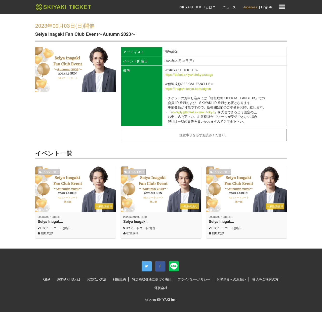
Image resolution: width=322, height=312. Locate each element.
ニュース (229, 7)
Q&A (46, 279)
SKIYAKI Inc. (167, 299)
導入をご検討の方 (265, 279)
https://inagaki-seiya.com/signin (188, 88)
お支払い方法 (96, 279)
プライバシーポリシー (194, 279)
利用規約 (119, 279)
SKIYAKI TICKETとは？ (198, 7)
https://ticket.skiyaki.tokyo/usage (189, 74)
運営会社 (161, 287)
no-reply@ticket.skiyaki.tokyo (192, 112)
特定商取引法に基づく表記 (151, 279)
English (266, 7)
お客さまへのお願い (231, 279)
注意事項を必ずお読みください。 (203, 134)
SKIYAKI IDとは (68, 279)
